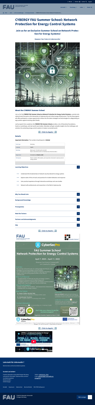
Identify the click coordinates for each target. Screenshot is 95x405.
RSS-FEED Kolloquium (39, 387)
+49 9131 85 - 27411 (44, 374)
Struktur (77, 1)
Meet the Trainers (20, 214)
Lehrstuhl (62, 7)
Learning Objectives (21, 167)
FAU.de (70, 1)
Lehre (81, 7)
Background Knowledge (23, 200)
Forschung (72, 7)
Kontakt (5, 387)
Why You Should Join (22, 194)
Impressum (11, 387)
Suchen (83, 1)
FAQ (16, 225)
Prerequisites (19, 207)
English (90, 2)
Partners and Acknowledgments (25, 219)
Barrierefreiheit (28, 387)
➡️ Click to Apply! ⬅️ (47, 132)
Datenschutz (19, 387)
